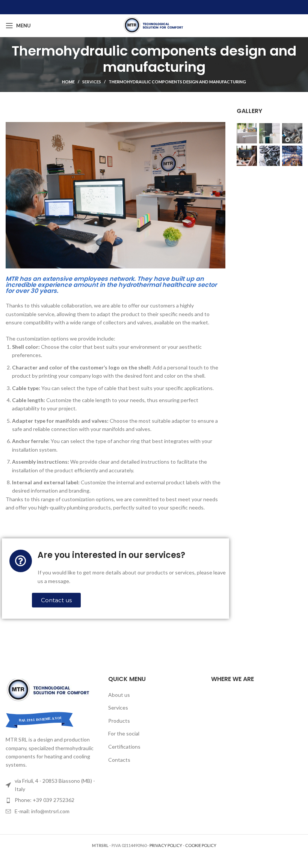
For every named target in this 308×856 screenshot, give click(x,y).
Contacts (119, 760)
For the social (123, 733)
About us (119, 695)
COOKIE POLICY (200, 845)
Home (68, 81)
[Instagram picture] (247, 133)
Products (119, 720)
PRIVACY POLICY (165, 845)
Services (91, 81)
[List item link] (51, 800)
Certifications (124, 746)
